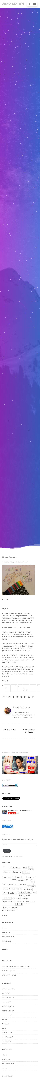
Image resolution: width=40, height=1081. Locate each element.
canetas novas (7, 687)
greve (32, 881)
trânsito (32, 901)
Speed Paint (8, 901)
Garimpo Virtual (7, 1010)
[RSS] (29, 697)
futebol (24, 877)
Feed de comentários (8, 936)
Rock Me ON (12, 4)
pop (3, 1028)
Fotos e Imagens (7, 1006)
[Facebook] (13, 697)
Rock (34, 892)
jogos (33, 886)
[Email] (33, 697)
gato (19, 686)
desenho (17, 872)
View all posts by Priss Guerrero (23, 717)
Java (29, 886)
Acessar (4, 928)
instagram (30, 884)
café (30, 867)
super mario (18, 901)
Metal (21, 889)
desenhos (14, 686)
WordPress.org (6, 941)
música (28, 889)
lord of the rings (13, 888)
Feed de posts (6, 932)
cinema (31, 869)
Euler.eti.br (5, 915)
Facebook (6, 877)
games (14, 879)
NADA (26, 562)
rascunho (33, 686)
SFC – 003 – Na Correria (9, 975)
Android (5, 867)
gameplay (31, 877)
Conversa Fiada (6, 997)
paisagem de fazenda (25, 688)
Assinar (7, 851)
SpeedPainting (6, 1037)
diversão (26, 874)
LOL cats (5, 888)
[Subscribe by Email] (7, 828)
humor (11, 884)
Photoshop (10, 893)
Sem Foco (7, 898)
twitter (26, 904)
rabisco (28, 892)
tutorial (18, 904)
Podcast (4, 1024)
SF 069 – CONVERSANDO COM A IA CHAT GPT (16, 966)
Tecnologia (5, 1041)
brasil (24, 867)
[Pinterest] (21, 697)
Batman (17, 867)
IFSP (17, 884)
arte (10, 867)
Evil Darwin (5, 1002)
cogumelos (7, 872)
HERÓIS (5, 884)
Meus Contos (6, 1015)
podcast (21, 892)
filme (13, 877)
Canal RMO (5, 993)
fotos (18, 877)
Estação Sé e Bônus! (9, 729)
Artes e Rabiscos (7, 989)
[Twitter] (17, 697)
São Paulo (26, 901)
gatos (32, 879)
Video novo (10, 907)
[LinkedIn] (25, 697)
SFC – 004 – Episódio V (9, 971)
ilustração (23, 884)
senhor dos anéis (20, 898)
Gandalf (21, 880)
